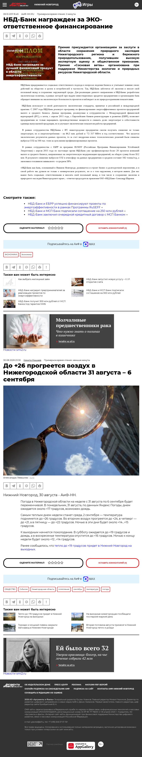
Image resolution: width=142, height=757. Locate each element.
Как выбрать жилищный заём (34, 279)
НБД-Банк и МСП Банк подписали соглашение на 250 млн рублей (75, 211)
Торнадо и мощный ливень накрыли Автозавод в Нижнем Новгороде (37, 626)
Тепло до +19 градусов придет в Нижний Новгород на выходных (40, 615)
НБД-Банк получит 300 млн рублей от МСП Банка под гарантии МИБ (42, 302)
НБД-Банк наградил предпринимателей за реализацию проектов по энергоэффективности (41, 293)
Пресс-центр (61, 685)
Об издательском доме (37, 685)
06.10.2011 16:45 (11, 14)
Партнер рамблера (54, 744)
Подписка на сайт (83, 689)
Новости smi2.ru (14, 349)
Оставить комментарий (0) (112, 228)
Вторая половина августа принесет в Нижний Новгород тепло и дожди (111, 626)
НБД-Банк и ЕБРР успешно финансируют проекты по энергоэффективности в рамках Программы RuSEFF (65, 205)
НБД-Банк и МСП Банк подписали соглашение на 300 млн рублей (105, 291)
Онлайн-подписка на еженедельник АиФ (47, 689)
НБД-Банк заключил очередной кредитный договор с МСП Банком (76, 214)
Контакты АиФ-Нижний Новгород (115, 689)
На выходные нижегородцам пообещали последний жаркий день (108, 615)
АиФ (32, 477)
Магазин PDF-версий (96, 685)
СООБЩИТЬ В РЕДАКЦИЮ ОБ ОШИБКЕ (43, 693)
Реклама (76, 685)
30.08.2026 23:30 (12, 360)
